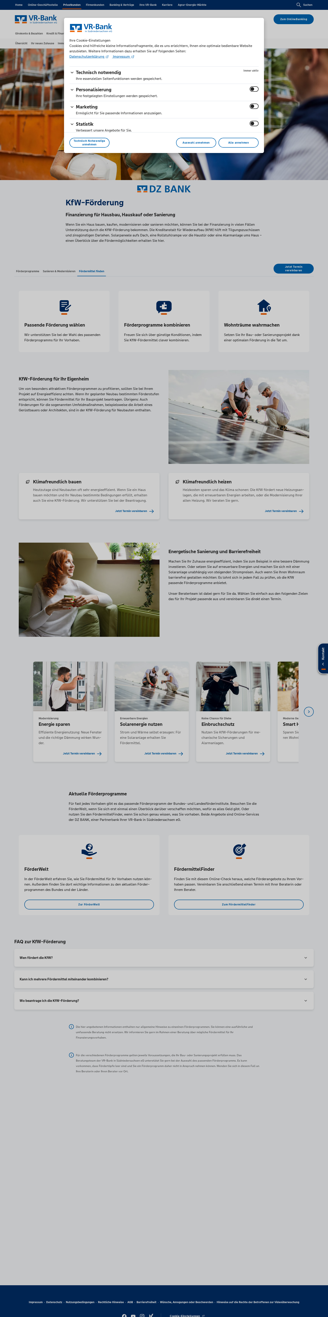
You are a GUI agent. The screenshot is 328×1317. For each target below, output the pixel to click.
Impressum (121, 56)
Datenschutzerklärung (87, 56)
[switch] (254, 89)
